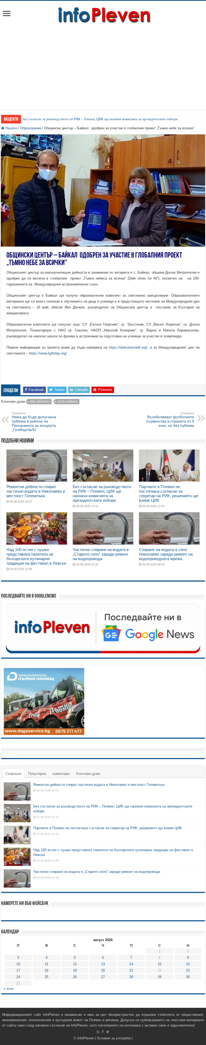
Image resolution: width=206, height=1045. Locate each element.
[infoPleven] (103, 13)
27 (103, 977)
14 (131, 964)
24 (18, 977)
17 (18, 970)
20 (103, 970)
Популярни (37, 774)
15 (159, 964)
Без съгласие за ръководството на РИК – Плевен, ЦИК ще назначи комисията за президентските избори (100, 119)
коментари (61, 774)
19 (75, 970)
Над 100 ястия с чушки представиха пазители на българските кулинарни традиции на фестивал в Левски (36, 556)
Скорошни (13, 774)
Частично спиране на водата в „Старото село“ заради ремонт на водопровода (101, 554)
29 (159, 977)
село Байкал (67, 401)
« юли (8, 989)
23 (188, 970)
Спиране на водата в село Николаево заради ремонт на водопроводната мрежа (166, 554)
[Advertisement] (103, 64)
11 (46, 964)
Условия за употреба (114, 1038)
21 (131, 970)
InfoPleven (85, 1038)
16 (188, 964)
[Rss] (98, 1032)
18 (46, 970)
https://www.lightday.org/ (48, 353)
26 (75, 977)
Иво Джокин (40, 401)
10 (18, 964)
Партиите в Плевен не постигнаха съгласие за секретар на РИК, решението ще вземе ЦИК (168, 493)
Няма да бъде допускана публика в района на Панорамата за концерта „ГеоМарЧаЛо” (34, 422)
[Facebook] (102, 1032)
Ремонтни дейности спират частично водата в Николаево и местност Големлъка (35, 491)
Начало (10, 128)
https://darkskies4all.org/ (128, 347)
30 (188, 977)
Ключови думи (88, 774)
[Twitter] (107, 1032)
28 (131, 977)
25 (46, 977)
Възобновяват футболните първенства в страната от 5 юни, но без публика (170, 420)
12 (75, 964)
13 (103, 964)
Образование (30, 128)
